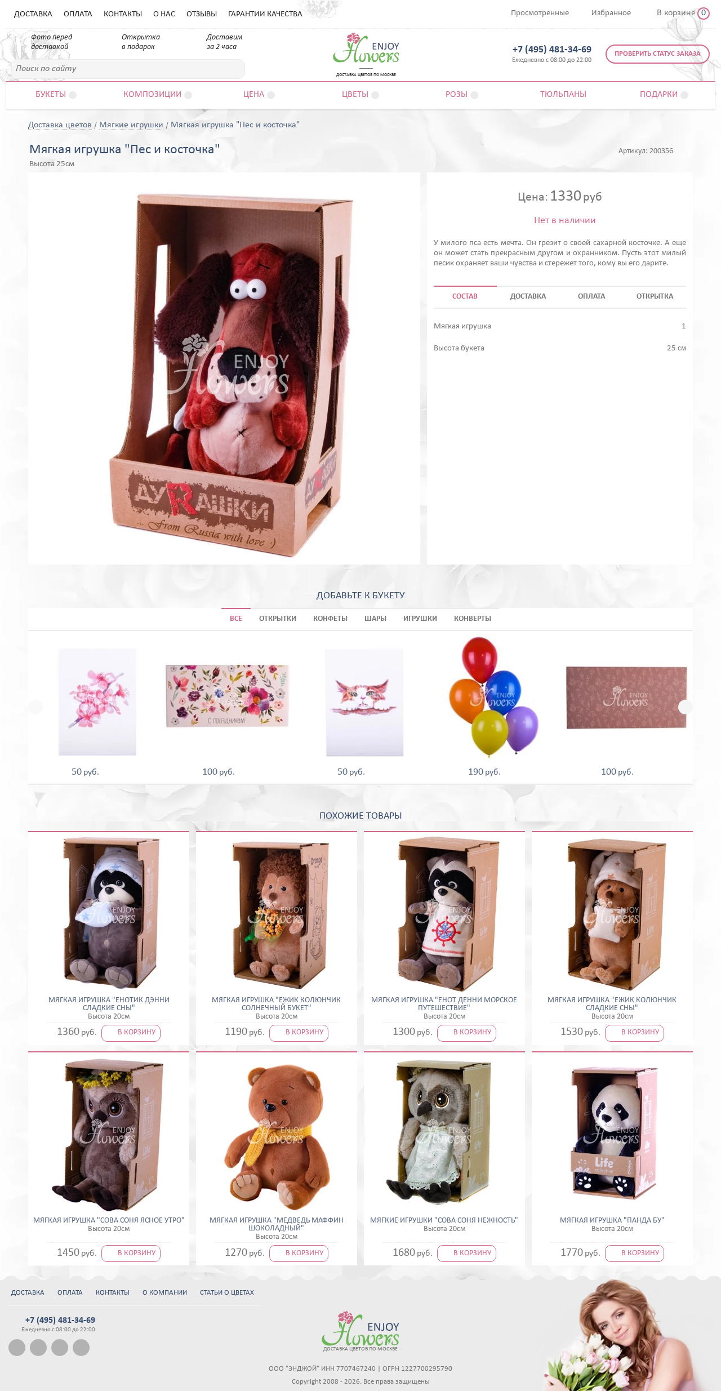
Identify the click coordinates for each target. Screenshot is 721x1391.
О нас (164, 14)
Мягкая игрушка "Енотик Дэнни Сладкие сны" (109, 1004)
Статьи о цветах (227, 1292)
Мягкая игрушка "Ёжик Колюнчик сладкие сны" (612, 1004)
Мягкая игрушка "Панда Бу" (612, 1221)
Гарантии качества (265, 14)
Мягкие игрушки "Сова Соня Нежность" (444, 1221)
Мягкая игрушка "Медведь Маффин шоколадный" (277, 1225)
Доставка (33, 14)
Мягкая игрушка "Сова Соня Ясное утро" (109, 1221)
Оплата (78, 14)
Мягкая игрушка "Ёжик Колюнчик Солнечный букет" (276, 1004)
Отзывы (201, 14)
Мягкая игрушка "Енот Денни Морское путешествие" (444, 1004)
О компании (165, 1292)
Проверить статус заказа (658, 53)
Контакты (123, 14)
